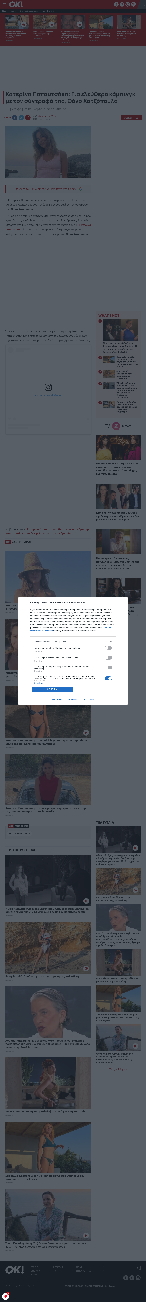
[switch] (108, 648)
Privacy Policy (89, 699)
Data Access (73, 699)
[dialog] (73, 651)
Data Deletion (57, 699)
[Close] (122, 603)
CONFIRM (52, 689)
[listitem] (73, 641)
